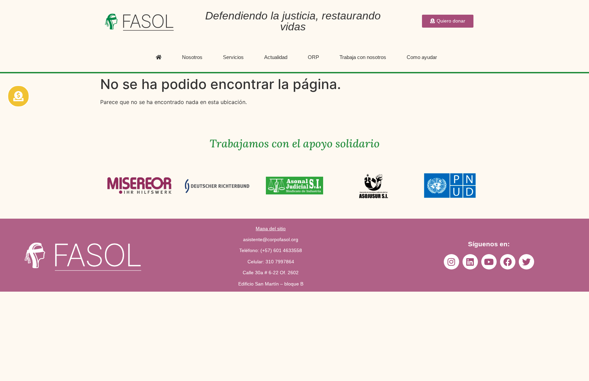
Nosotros (192, 57)
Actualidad (275, 57)
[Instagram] (451, 261)
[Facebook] (507, 261)
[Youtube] (489, 261)
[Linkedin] (470, 261)
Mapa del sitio (271, 228)
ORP (313, 57)
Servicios (233, 57)
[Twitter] (526, 261)
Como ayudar (422, 57)
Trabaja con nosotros (362, 57)
